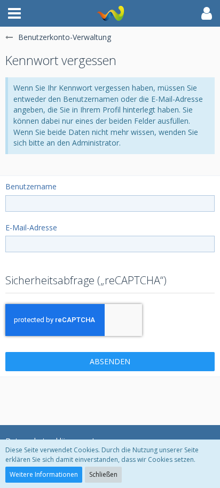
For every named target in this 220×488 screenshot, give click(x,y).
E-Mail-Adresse (31, 227)
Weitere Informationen (44, 474)
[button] (14, 13)
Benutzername (31, 186)
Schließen (103, 474)
